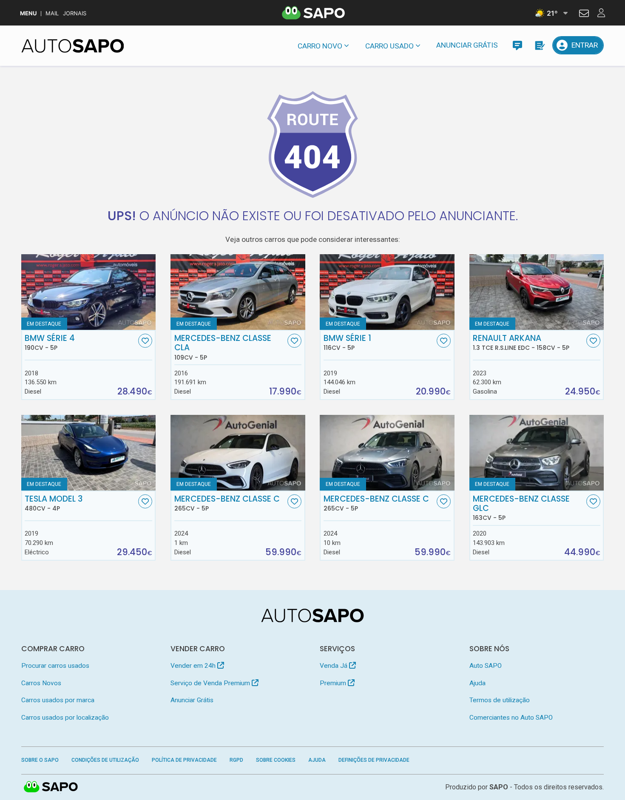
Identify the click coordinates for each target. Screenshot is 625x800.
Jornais (74, 13)
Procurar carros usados (55, 666)
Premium (334, 683)
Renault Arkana (521, 343)
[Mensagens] (517, 45)
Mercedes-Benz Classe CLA (222, 347)
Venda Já (334, 666)
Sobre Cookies (275, 760)
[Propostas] (539, 45)
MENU (28, 13)
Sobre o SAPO (40, 760)
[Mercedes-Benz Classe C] (237, 453)
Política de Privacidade (184, 760)
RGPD (236, 760)
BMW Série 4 (50, 343)
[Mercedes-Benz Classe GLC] (536, 453)
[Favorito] (145, 341)
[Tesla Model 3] (88, 453)
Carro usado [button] (389, 46)
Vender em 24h (193, 666)
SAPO (51, 787)
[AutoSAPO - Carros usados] (72, 46)
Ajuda (477, 683)
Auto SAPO (485, 666)
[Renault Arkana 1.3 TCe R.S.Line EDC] (536, 292)
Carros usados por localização (65, 717)
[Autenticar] (584, 14)
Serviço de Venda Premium (211, 683)
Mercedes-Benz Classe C (227, 503)
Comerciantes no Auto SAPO (511, 717)
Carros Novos (41, 683)
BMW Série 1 (347, 343)
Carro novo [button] (320, 46)
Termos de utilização (499, 700)
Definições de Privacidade (373, 760)
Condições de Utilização (105, 760)
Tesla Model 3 (53, 503)
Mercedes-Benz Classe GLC (521, 508)
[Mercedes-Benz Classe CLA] (237, 292)
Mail (52, 13)
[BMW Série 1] (387, 292)
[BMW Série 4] (88, 292)
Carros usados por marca (57, 700)
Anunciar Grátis (467, 45)
